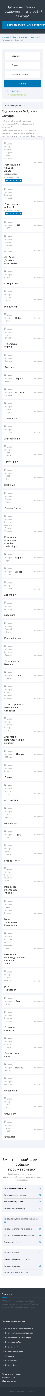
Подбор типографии (14, 1351)
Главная (5, 37)
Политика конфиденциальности (19, 1328)
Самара (34, 37)
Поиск (22, 84)
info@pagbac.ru (8, 1377)
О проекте (9, 1356)
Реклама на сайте (13, 1342)
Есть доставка (14, 91)
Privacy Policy (29, 1391)
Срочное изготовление (18, 95)
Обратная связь (9, 1381)
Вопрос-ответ (11, 1347)
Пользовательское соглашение (19, 1333)
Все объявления (20, 37)
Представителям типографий (18, 1337)
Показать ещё (22, 1147)
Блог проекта (11, 1361)
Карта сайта (10, 1365)
